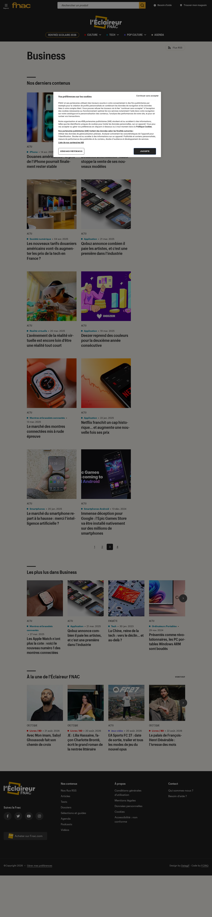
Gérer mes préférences (71, 151)
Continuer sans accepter (147, 96)
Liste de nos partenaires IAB (71, 142)
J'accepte (145, 151)
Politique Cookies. (144, 126)
